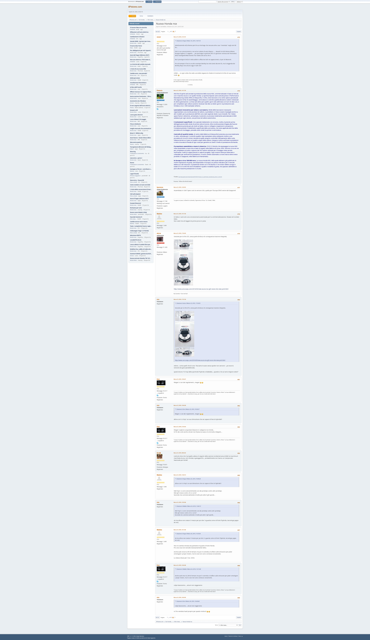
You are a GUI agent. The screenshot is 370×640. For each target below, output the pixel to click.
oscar (159, 37)
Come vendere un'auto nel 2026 (140, 185)
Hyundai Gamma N (136, 217)
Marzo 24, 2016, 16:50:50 (180, 597)
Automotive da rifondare (138, 101)
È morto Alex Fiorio (136, 46)
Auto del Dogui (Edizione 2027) (139, 55)
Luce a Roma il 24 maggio (138, 119)
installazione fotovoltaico (138, 83)
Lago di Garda (134, 174)
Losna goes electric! (136, 115)
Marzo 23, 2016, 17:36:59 (180, 233)
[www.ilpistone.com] (157, 250)
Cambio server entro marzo (138, 221)
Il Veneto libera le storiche (138, 27)
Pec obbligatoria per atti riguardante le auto (141, 50)
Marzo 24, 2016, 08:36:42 (180, 453)
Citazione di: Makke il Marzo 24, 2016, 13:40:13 (188, 506)
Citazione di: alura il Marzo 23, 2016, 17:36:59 (188, 303)
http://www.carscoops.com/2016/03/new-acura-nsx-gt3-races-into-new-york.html (201, 289)
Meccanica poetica (136, 142)
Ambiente (132, 29)
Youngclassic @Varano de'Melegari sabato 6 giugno (141, 147)
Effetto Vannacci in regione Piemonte (141, 92)
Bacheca (132, 171)
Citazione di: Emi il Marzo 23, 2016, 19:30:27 (187, 409)
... (169, 31)
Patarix (159, 90)
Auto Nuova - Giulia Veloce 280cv (140, 138)
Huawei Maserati (135, 203)
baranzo (160, 187)
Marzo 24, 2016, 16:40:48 (180, 565)
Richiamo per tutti (136, 208)
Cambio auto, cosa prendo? (138, 73)
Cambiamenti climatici (137, 37)
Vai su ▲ (241, 636)
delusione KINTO (135, 235)
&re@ (159, 453)
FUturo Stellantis (135, 124)
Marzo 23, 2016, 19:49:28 (180, 405)
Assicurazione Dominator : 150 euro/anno (141, 96)
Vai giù (158, 31)
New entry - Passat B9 (137, 180)
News (131, 48)
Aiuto (226, 636)
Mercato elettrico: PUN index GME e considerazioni (141, 60)
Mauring (133, 151)
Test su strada (133, 182)
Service (132, 103)
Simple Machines (140, 636)
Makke (159, 214)
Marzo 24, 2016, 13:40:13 (180, 475)
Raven (132, 163)
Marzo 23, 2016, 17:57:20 (180, 299)
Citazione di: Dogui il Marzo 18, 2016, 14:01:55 (188, 41)
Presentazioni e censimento (137, 153)
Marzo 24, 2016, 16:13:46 (180, 529)
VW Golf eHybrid (135, 194)
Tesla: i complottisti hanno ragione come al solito (141, 226)
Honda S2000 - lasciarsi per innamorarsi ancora (141, 41)
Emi (158, 379)
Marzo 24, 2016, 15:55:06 (180, 502)
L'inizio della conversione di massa (141, 189)
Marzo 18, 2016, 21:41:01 (180, 37)
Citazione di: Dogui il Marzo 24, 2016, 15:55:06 (188, 533)
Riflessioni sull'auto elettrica (139, 32)
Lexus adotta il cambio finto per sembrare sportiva (141, 244)
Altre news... (133, 219)
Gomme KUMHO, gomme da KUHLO (141, 254)
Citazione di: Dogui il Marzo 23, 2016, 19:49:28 (188, 479)
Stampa (239, 31)
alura (159, 233)
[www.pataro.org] (157, 111)
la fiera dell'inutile (136, 87)
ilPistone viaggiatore (135, 175)
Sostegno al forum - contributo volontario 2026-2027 (141, 169)
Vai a (216, 625)
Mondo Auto (133, 43)
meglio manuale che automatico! (140, 128)
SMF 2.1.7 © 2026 (131, 636)
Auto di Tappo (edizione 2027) (139, 198)
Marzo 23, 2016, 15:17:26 (180, 213)
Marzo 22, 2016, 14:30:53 (180, 187)
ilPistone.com (135, 6)
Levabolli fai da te (135, 240)
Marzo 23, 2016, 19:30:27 (180, 379)
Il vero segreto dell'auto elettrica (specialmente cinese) (141, 105)
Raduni (132, 149)
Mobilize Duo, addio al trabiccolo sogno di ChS (141, 249)
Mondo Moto (133, 98)
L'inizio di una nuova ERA (138, 69)
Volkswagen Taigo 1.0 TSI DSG (139, 231)
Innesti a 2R (134, 110)
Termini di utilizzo (233, 636)
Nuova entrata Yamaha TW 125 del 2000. (141, 258)
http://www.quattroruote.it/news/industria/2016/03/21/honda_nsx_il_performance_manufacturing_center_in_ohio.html (200, 176)
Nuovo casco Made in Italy (138, 212)
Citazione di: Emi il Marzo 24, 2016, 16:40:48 (187, 601)
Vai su (157, 617)
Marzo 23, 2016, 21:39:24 (180, 426)
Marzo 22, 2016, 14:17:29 (180, 90)
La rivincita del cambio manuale (140, 64)
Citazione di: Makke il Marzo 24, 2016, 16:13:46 (188, 569)
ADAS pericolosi (135, 78)
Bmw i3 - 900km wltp (136, 133)
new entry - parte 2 (136, 158)
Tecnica (132, 107)
